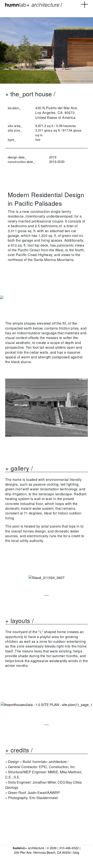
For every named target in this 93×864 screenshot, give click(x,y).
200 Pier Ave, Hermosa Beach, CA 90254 (42, 852)
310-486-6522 (69, 848)
